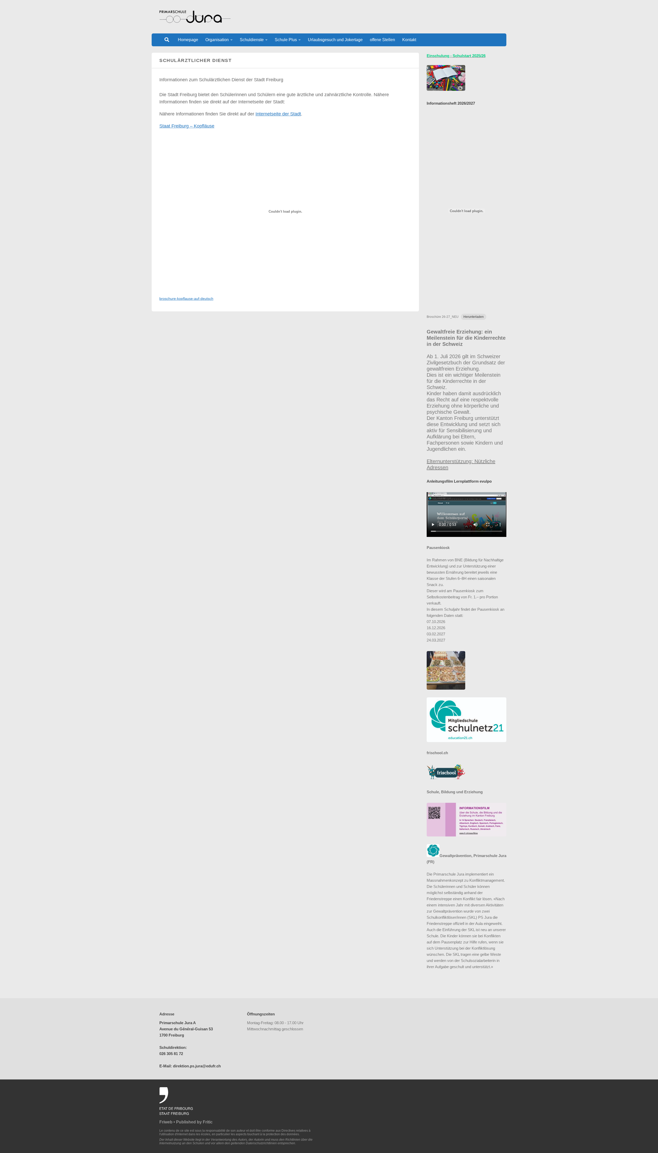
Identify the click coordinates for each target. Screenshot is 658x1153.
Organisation (217, 40)
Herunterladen (473, 317)
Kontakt (409, 40)
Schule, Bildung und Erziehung (455, 792)
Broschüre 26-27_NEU (443, 317)
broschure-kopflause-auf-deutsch (186, 298)
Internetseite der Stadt (278, 113)
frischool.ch (437, 753)
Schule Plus (286, 40)
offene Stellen (382, 40)
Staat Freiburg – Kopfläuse (186, 126)
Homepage (188, 40)
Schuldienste (252, 40)
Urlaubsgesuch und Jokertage (335, 40)
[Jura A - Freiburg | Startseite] (195, 16)
